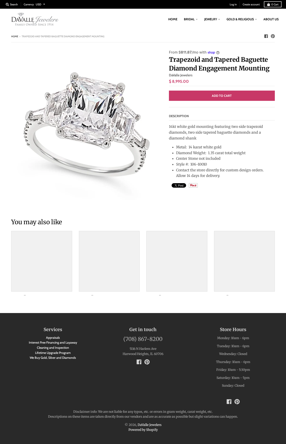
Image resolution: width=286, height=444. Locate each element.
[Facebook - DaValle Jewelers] (266, 36)
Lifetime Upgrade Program (53, 353)
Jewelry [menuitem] (210, 19)
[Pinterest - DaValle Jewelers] (273, 36)
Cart (274, 4)
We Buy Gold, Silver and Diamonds (53, 358)
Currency (29, 4)
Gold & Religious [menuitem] (240, 19)
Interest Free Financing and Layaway (53, 342)
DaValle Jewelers (180, 75)
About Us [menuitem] (271, 19)
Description (179, 116)
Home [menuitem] (172, 19)
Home (14, 36)
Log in (233, 4)
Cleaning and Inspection (53, 348)
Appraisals (53, 338)
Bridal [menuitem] (189, 19)
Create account (251, 4)
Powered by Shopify (143, 430)
